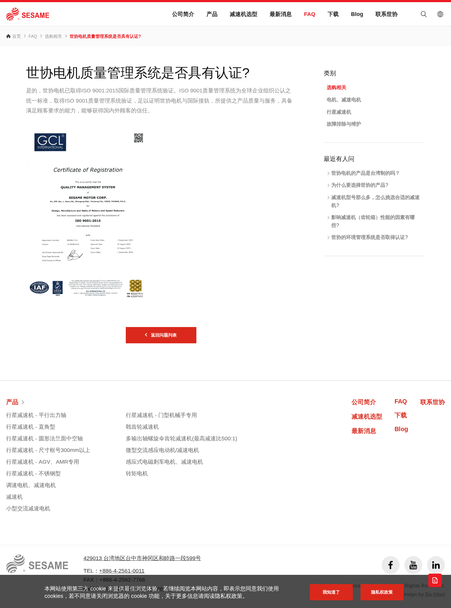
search (423, 14)
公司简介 (183, 14)
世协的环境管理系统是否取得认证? (369, 237)
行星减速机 (339, 112)
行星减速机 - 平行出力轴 (36, 415)
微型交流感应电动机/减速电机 (162, 450)
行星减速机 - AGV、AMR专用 (42, 462)
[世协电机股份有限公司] (27, 14)
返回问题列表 (164, 335)
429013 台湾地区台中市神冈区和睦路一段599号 (142, 558)
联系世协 (387, 14)
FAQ (309, 14)
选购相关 (53, 36)
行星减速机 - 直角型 (30, 427)
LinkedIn (436, 565)
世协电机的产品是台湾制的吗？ (365, 173)
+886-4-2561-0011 (122, 571)
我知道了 (331, 592)
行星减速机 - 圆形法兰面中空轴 (44, 438)
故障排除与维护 (344, 124)
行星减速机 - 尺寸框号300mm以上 (48, 450)
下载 (333, 14)
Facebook (390, 565)
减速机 (14, 497)
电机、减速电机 (344, 99)
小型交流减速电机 (28, 508)
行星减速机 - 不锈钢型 (33, 473)
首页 (16, 36)
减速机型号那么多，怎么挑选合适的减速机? (375, 201)
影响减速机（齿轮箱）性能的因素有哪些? (373, 221)
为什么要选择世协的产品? (359, 185)
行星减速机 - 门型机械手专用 (161, 415)
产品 (212, 14)
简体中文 (440, 14)
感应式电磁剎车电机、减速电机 (164, 462)
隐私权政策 (382, 592)
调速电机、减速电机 (31, 485)
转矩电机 (137, 473)
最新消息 (281, 14)
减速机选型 (243, 14)
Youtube (413, 565)
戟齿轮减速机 (142, 427)
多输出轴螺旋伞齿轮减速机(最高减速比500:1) (181, 438)
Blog (357, 14)
